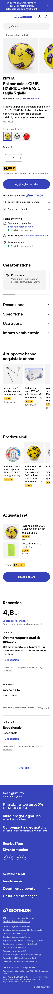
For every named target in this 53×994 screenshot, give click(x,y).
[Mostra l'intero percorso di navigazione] (4, 35)
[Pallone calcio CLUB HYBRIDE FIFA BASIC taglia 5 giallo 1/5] (20, 55)
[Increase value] (20, 157)
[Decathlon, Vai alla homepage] (23, 17)
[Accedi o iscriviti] (39, 16)
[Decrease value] (6, 157)
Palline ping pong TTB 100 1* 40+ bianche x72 (34, 391)
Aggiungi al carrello (26, 184)
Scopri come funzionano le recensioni (21, 624)
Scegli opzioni (26, 576)
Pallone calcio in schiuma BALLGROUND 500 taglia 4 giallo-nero (33, 472)
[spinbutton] (13, 158)
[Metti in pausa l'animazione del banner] (43, 6)
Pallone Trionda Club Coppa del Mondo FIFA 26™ (12, 469)
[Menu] (6, 16)
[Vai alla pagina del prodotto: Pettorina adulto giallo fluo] (11, 550)
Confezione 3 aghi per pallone (12, 389)
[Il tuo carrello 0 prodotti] (46, 16)
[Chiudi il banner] (47, 6)
